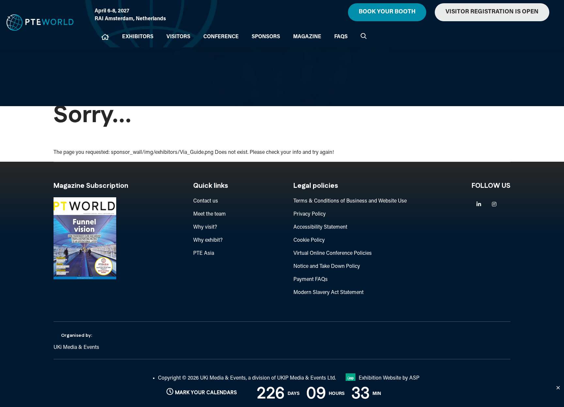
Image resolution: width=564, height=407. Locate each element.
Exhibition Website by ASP (389, 378)
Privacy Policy (309, 214)
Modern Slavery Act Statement (328, 292)
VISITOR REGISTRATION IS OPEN (492, 12)
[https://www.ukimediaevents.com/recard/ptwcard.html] (85, 278)
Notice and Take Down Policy (326, 266)
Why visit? (205, 227)
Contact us (205, 201)
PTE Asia (203, 253)
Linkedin (479, 204)
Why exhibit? (208, 240)
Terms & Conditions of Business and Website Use (350, 201)
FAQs (341, 37)
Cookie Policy (309, 240)
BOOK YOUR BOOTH (387, 12)
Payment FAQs (310, 279)
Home (105, 37)
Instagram (494, 204)
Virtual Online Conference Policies (332, 253)
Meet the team (209, 214)
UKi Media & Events (76, 347)
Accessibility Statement (320, 227)
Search (363, 36)
